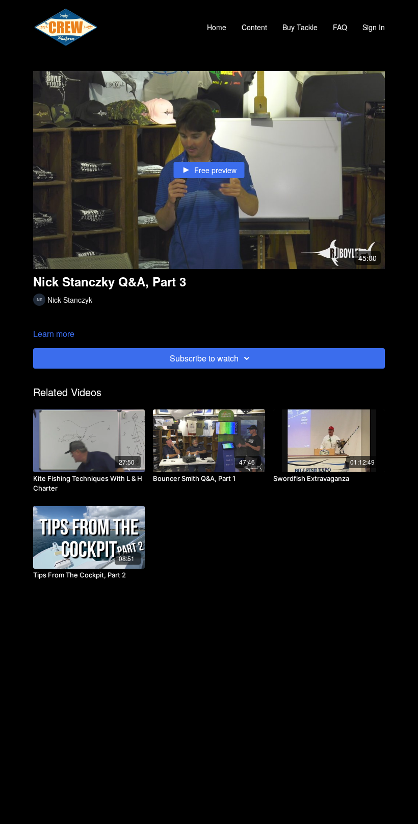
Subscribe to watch (204, 358)
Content (254, 27)
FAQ (340, 27)
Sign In (373, 27)
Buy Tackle (300, 27)
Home (216, 27)
